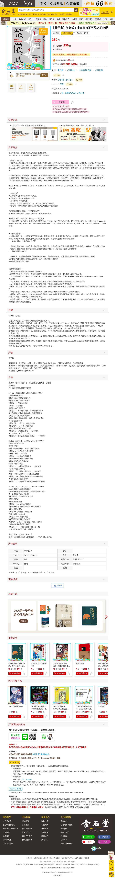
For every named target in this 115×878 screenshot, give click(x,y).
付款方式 (44, 825)
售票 (111, 19)
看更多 (44, 75)
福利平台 (64, 840)
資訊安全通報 (8, 843)
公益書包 (61, 14)
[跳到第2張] (105, 140)
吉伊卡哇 (69, 14)
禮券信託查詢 (27, 836)
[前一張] (8, 47)
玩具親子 (65, 19)
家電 (81, 19)
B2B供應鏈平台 (66, 843)
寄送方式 (44, 829)
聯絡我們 (44, 836)
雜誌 (45, 19)
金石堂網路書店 (9, 825)
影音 (105, 19)
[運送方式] (111, 874)
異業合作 (64, 821)
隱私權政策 (7, 840)
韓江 (30, 14)
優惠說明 (58, 49)
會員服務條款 (27, 840)
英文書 (38, 19)
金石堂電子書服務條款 (40, 754)
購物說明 (44, 821)
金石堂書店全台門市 (10, 829)
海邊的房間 (80, 664)
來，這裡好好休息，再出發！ (73, 93)
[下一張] (49, 47)
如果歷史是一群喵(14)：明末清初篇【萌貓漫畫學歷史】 (61, 666)
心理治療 (99, 70)
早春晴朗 (54, 14)
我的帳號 (25, 821)
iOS (22, 779)
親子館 (30, 19)
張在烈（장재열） (65, 80)
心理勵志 (71, 70)
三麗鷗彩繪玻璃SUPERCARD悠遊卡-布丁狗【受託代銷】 (61, 709)
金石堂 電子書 (67, 33)
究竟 (62, 84)
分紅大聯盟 (65, 832)
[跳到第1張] (103, 140)
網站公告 (44, 840)
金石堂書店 (7, 821)
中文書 (14, 19)
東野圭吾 (36, 14)
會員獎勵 (5, 19)
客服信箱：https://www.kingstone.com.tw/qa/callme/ (57, 868)
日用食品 (97, 19)
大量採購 (64, 836)
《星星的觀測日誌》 (16, 706)
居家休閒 (88, 19)
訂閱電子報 (26, 832)
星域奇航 (101, 706)
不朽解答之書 (45, 14)
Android (29, 779)
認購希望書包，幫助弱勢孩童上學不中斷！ (71, 55)
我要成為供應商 (67, 825)
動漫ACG (22, 19)
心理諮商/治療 (85, 70)
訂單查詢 (25, 825)
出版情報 (6, 832)
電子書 (51, 19)
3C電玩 (74, 19)
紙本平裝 (56, 33)
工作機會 (6, 836)
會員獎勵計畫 (27, 829)
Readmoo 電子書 (82, 33)
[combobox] (46, 10)
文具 (58, 19)
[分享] (111, 868)
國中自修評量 (22, 14)
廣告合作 (64, 829)
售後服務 (44, 832)
